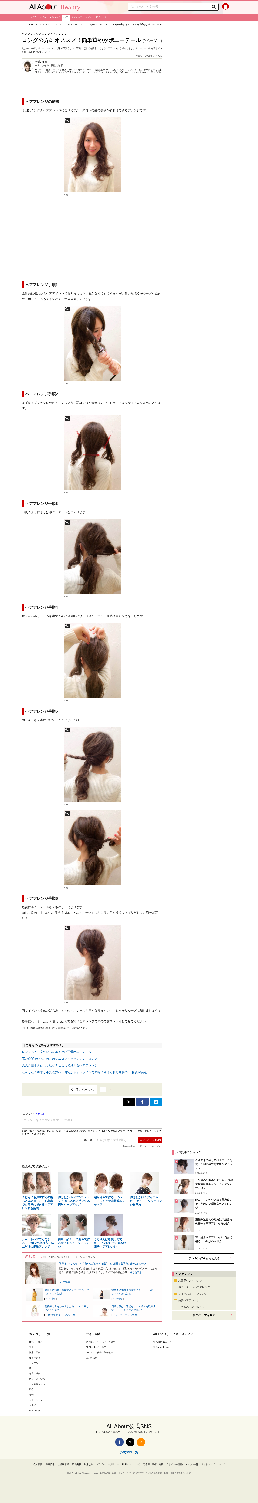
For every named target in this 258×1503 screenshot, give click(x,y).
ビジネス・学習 (37, 1379)
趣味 (31, 1394)
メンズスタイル (37, 1384)
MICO (33, 17)
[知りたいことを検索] (214, 7)
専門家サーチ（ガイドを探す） (101, 1342)
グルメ (32, 1405)
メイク (42, 17)
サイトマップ (208, 1464)
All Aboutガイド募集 (96, 1347)
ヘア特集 (65, 1282)
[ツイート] (129, 1102)
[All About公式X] (130, 1442)
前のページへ (85, 1089)
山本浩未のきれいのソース (60, 1315)
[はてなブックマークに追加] (156, 1102)
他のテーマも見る (204, 1314)
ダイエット (101, 17)
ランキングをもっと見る (204, 1258)
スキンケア (55, 17)
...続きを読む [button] (155, 72)
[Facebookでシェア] (142, 1102)
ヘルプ (221, 1464)
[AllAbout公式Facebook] (119, 1442)
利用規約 (88, 1464)
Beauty (70, 6)
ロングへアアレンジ (97, 24)
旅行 (31, 1389)
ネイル (89, 17)
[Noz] (92, 154)
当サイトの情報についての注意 (182, 1464)
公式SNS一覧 (129, 1452)
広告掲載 (76, 1464)
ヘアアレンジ (75, 24)
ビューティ (48, 24)
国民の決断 (91, 1357)
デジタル (33, 1363)
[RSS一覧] (141, 1442)
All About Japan (161, 1347)
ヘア (66, 17)
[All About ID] (225, 7)
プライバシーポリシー (107, 1464)
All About (33, 24)
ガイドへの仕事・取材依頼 (99, 1352)
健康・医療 (34, 1352)
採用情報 (50, 1464)
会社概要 (37, 1464)
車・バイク (34, 1410)
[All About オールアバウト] (43, 7)
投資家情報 (63, 1464)
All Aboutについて (131, 1464)
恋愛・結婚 (34, 1373)
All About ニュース (162, 1342)
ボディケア (77, 17)
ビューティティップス (125, 1315)
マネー (32, 1347)
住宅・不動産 (36, 1342)
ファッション (36, 1400)
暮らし (32, 1368)
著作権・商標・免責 (153, 1464)
